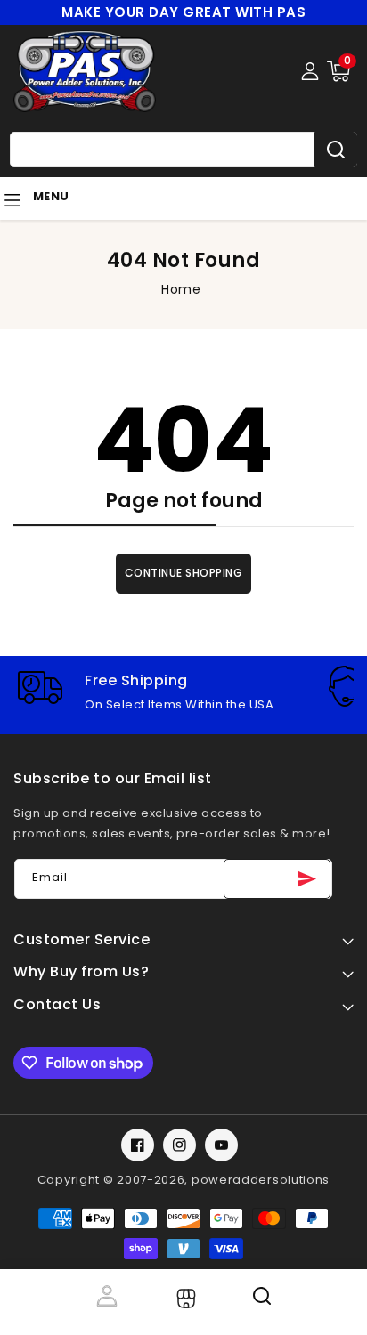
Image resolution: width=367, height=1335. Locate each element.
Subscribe (277, 879)
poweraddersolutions (261, 1179)
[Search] (335, 149)
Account (106, 1295)
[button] (338, 71)
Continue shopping (184, 572)
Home (180, 289)
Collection (184, 1298)
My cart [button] (342, 1295)
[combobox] (183, 149)
